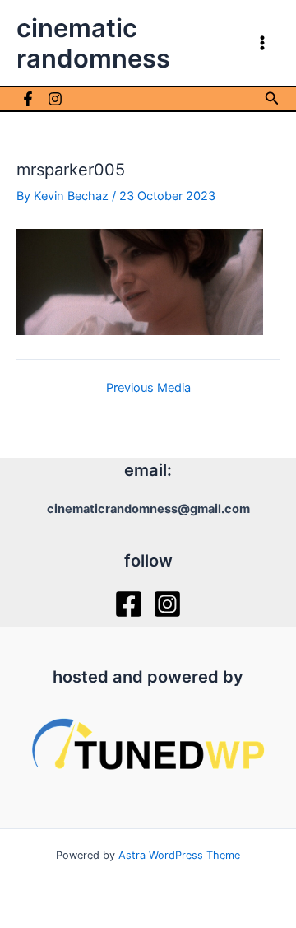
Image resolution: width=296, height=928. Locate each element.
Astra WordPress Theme (179, 855)
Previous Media (148, 388)
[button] (272, 98)
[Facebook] (27, 98)
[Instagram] (55, 98)
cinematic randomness (93, 42)
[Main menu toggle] (262, 43)
